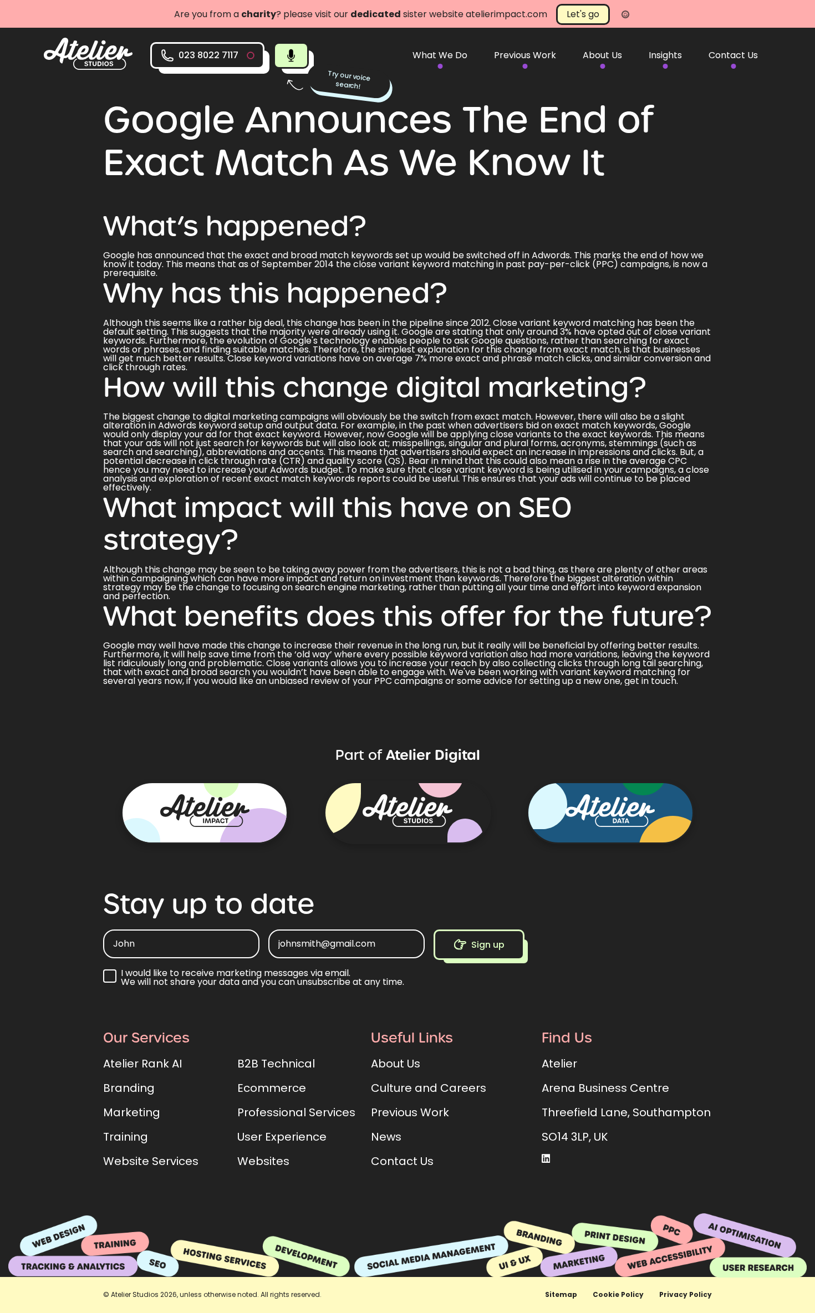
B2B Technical (276, 1063)
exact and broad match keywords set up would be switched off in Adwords (407, 255)
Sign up (488, 944)
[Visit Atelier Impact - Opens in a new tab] (204, 812)
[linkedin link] (546, 1159)
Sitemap (561, 1294)
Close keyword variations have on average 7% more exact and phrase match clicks (408, 358)
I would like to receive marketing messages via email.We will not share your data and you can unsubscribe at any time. (262, 978)
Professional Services (296, 1112)
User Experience (282, 1137)
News (386, 1137)
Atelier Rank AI (142, 1063)
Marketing (131, 1112)
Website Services (150, 1161)
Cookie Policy (618, 1294)
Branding (129, 1088)
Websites (263, 1161)
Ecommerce (271, 1088)
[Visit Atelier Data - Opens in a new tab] (610, 812)
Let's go (583, 14)
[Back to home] (88, 66)
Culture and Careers (428, 1088)
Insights (665, 55)
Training (125, 1137)
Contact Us (733, 55)
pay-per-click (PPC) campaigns (598, 264)
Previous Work (525, 55)
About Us (602, 55)
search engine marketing (350, 587)
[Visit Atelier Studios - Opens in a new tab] (407, 812)
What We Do (439, 55)
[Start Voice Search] (291, 55)
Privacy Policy (685, 1294)
